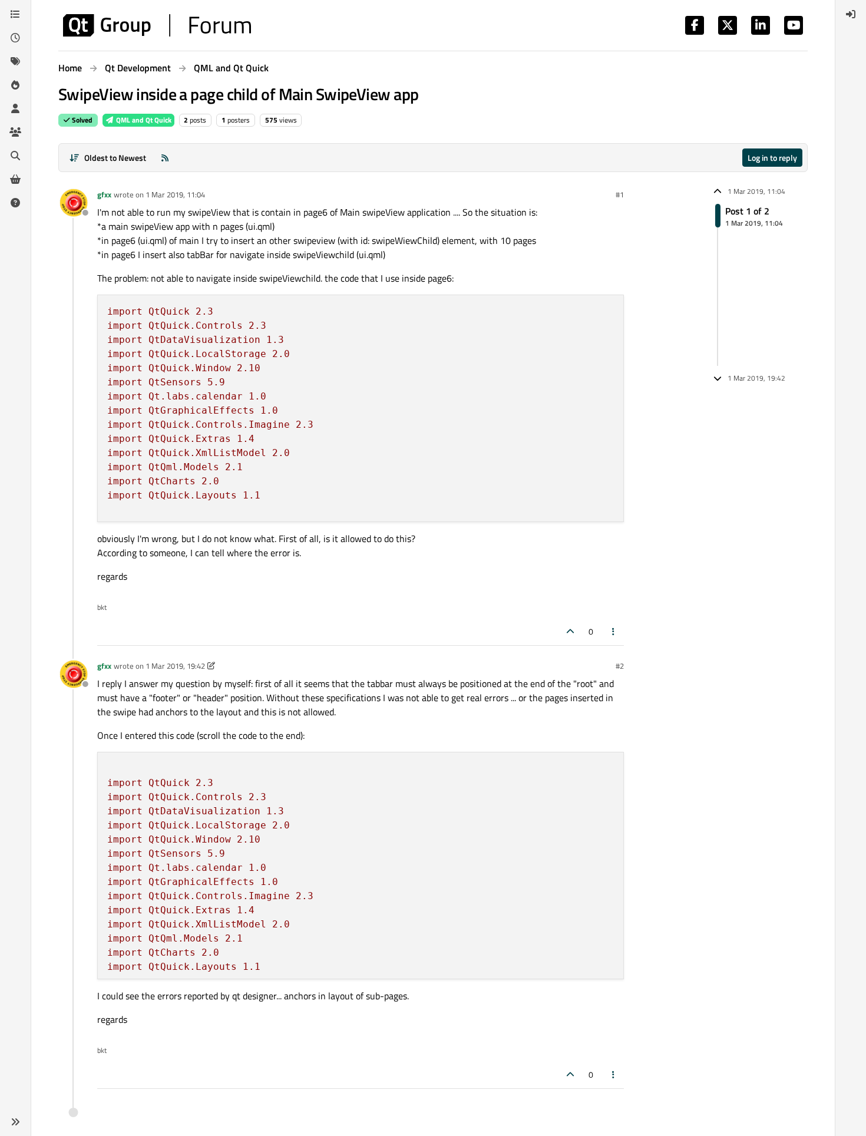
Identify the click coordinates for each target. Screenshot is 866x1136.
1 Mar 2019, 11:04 (175, 194)
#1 (620, 194)
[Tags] (15, 61)
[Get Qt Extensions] (15, 179)
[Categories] (15, 14)
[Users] (15, 108)
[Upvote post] (570, 631)
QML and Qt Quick (142, 120)
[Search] (15, 155)
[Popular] (15, 84)
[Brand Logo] (157, 25)
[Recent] (15, 37)
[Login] (850, 14)
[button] (15, 1121)
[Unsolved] (15, 202)
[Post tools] (613, 631)
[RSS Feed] (165, 157)
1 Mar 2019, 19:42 (175, 666)
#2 (620, 666)
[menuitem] (850, 14)
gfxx (104, 194)
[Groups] (15, 132)
